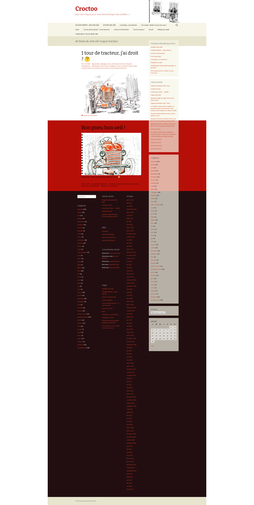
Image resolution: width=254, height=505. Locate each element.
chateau (153, 198)
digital (152, 217)
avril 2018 (129, 357)
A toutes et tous (155, 89)
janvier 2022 (130, 249)
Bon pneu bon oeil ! (103, 128)
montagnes (154, 254)
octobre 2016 (131, 403)
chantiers (153, 195)
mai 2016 (129, 418)
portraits (153, 275)
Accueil (151, 29)
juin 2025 (129, 203)
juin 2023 (129, 221)
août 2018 (129, 348)
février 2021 (130, 274)
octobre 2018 (131, 341)
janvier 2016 (130, 431)
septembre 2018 (131, 344)
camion (153, 189)
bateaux (153, 171)
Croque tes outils (126, 66)
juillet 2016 (130, 412)
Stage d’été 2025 (156, 95)
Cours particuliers (156, 56)
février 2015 (130, 458)
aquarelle (96, 64)
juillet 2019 (130, 317)
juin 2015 (129, 449)
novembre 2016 (131, 400)
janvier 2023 (130, 231)
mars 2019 (130, 329)
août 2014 (129, 474)
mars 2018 (130, 360)
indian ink (98, 68)
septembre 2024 (131, 209)
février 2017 (130, 391)
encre (109, 64)
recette (153, 281)
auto (152, 168)
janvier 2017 (130, 394)
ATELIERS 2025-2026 (109, 25)
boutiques (154, 177)
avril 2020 (129, 295)
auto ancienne (104, 66)
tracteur (106, 68)
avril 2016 (129, 421)
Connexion (105, 231)
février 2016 (130, 428)
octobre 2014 (131, 468)
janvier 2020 (130, 304)
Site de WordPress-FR (108, 240)
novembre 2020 (131, 280)
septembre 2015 (131, 443)
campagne (112, 66)
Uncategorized (85, 66)
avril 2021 (129, 268)
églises (153, 220)
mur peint (153, 260)
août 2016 (129, 409)
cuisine (153, 211)
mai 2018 (129, 354)
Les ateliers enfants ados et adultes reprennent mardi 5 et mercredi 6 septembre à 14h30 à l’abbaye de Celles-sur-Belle (163, 134)
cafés (152, 186)
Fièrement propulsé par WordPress (85, 501)
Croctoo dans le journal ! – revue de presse (96, 29)
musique (153, 263)
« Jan (152, 346)
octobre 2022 (131, 237)
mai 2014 (129, 483)
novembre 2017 (131, 369)
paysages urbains (156, 269)
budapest (154, 183)
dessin (153, 214)
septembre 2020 (131, 286)
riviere (153, 288)
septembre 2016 (131, 406)
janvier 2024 (130, 212)
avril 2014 (129, 486)
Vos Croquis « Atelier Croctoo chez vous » (154, 25)
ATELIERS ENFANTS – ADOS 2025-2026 (87, 25)
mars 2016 (130, 424)
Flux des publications (108, 234)
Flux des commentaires (109, 237)
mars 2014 (130, 489)
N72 (82, 186)
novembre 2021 (131, 255)
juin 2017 (129, 381)
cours (152, 208)
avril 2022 (129, 246)
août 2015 (129, 446)
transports (128, 64)
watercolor (123, 68)
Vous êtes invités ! (156, 139)
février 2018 (130, 363)
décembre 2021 (131, 252)
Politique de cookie (163, 29)
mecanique (115, 64)
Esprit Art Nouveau (156, 145)
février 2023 (130, 228)
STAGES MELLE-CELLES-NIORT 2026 (86, 34)
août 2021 (129, 261)
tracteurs (122, 64)
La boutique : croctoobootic (128, 25)
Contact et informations (121, 29)
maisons (153, 245)
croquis (134, 66)
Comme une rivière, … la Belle (160, 92)
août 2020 (129, 289)
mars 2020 (130, 298)
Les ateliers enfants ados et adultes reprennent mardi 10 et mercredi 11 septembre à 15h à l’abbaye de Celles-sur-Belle (164, 108)
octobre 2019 (131, 311)
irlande (153, 229)
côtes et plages (155, 204)
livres (152, 241)
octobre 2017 (131, 372)
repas (152, 285)
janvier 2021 (130, 277)
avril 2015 (129, 452)
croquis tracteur (86, 68)
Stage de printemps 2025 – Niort (160, 103)
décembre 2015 (131, 434)
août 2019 (129, 314)
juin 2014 (129, 480)
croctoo (118, 66)
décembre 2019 (131, 308)
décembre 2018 (131, 338)
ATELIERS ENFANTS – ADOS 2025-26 (161, 50)
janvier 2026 (130, 200)
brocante (153, 180)
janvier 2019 (130, 335)
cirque (153, 201)
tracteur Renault (114, 68)
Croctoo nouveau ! (139, 29)
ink (103, 68)
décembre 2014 (131, 464)
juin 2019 (129, 320)
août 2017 (129, 378)
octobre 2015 (131, 440)
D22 (127, 184)
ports (152, 278)
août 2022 (129, 240)
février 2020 (130, 301)
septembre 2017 (131, 375)
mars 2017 (130, 388)
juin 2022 (129, 243)
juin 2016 (129, 415)
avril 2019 (129, 326)
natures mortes (155, 266)
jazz (152, 238)
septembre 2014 (131, 471)
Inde (152, 226)
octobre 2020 (131, 283)
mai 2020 (129, 292)
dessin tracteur (133, 184)
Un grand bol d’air (156, 142)
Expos (77, 29)
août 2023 (129, 215)
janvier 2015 (130, 461)
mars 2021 (130, 271)
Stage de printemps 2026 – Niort (160, 86)
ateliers (153, 164)
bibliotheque (154, 174)
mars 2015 (130, 455)
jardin (152, 232)
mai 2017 (129, 384)
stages (153, 291)
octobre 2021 (131, 258)
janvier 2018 (130, 366)
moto (152, 257)
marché (153, 248)
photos (153, 272)
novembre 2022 (131, 234)
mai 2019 (129, 323)
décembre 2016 (131, 397)
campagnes (103, 64)
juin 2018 (129, 351)
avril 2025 (129, 206)
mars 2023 (130, 224)
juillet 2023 (130, 218)
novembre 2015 (131, 437)
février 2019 (130, 332)
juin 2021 (129, 264)
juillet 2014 (130, 477)
